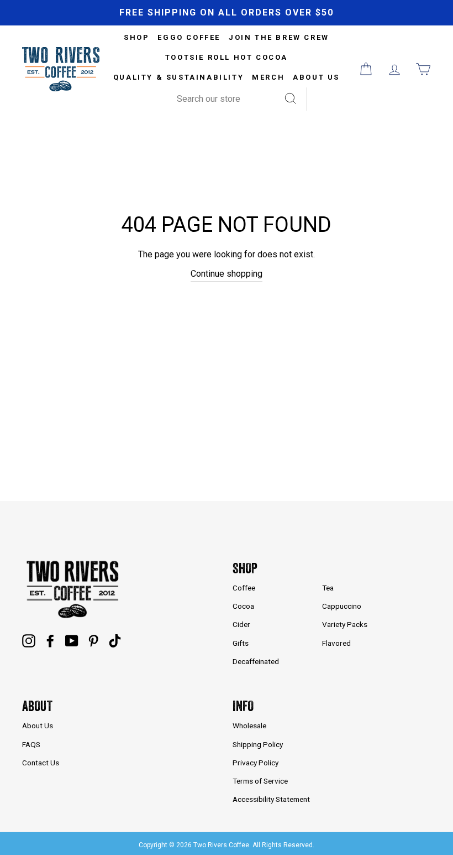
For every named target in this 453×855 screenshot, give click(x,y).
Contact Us (40, 762)
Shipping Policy (258, 744)
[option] (226, 13)
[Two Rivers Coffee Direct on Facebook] (50, 641)
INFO (243, 706)
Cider (241, 624)
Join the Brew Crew (279, 37)
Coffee (244, 587)
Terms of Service (260, 780)
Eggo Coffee (188, 37)
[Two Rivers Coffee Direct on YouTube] (71, 641)
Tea (328, 587)
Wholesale (249, 725)
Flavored (336, 643)
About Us (316, 77)
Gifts (241, 643)
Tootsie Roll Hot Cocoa (226, 57)
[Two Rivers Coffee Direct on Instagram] (28, 641)
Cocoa (243, 606)
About (37, 706)
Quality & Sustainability (178, 77)
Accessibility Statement (271, 799)
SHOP (136, 37)
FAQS (31, 744)
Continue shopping (226, 273)
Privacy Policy (255, 762)
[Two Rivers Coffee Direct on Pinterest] (93, 641)
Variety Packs (344, 624)
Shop (245, 568)
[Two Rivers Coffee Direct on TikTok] (115, 641)
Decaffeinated (256, 661)
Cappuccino (341, 606)
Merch (268, 77)
